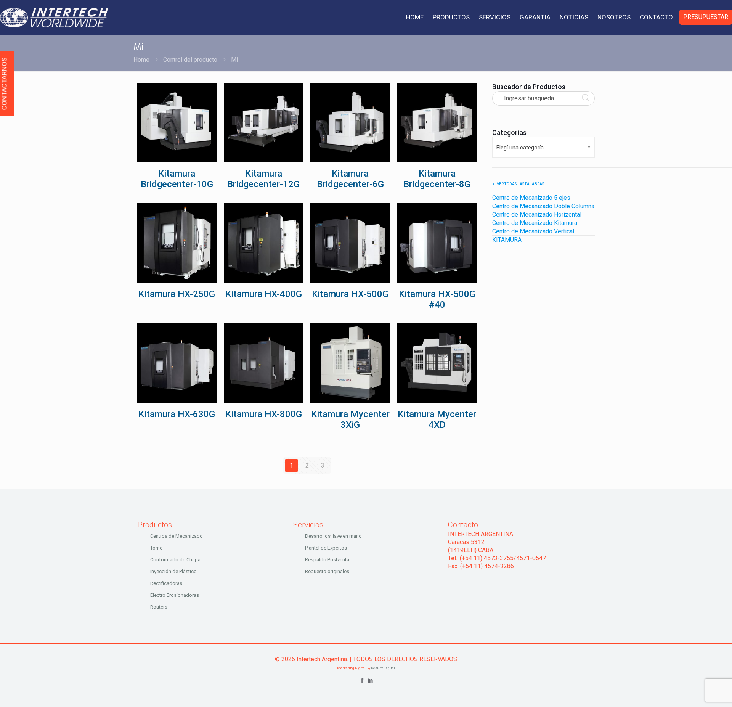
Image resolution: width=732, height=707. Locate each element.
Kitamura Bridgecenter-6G (350, 179)
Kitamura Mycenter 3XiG (350, 419)
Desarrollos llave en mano (333, 536)
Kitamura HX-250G (176, 294)
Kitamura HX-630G (176, 414)
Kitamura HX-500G (350, 294)
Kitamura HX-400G (263, 294)
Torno (156, 548)
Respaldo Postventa (327, 559)
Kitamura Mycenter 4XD (437, 419)
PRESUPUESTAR (705, 17)
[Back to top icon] (695, 691)
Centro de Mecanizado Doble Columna (543, 206)
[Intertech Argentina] (54, 17)
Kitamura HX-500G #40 (437, 299)
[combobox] (543, 147)
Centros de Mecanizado (176, 536)
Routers (158, 607)
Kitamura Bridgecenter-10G (177, 179)
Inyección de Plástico (173, 571)
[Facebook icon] (362, 680)
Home (141, 59)
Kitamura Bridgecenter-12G (263, 179)
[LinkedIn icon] (370, 680)
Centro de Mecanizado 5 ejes (531, 197)
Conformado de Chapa (175, 559)
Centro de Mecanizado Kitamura (534, 223)
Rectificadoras (166, 583)
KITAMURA (507, 239)
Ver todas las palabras (520, 184)
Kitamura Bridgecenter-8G (436, 179)
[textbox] (543, 147)
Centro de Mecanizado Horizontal (536, 214)
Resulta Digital (383, 668)
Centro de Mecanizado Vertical (533, 231)
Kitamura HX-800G (263, 414)
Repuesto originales (327, 571)
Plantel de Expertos (326, 548)
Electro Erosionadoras (174, 595)
